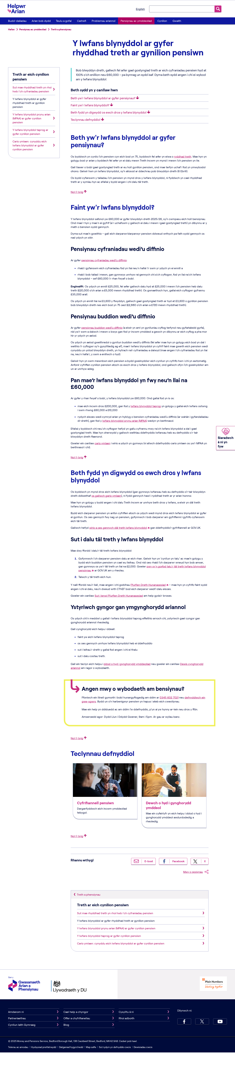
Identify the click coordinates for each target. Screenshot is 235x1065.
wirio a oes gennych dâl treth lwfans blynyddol (118, 527)
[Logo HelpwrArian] (18, 8)
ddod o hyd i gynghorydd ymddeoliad (127, 663)
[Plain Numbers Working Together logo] (213, 984)
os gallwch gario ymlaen (106, 495)
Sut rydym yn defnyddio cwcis (115, 1047)
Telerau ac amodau (18, 1047)
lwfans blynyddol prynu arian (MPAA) (124, 420)
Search (218, 9)
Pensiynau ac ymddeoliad (136, 20)
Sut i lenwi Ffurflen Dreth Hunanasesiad (119, 595)
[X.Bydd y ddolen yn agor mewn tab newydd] (202, 1021)
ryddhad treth (182, 156)
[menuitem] (17, 20)
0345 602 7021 (169, 697)
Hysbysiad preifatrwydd (43, 1047)
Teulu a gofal (64, 20)
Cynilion (162, 20)
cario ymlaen (102, 443)
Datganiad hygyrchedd (71, 1047)
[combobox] (182, 9)
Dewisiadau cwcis (143, 1047)
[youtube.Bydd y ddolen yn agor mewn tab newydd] (220, 1021)
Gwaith (177, 20)
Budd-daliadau (17, 20)
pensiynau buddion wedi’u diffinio (101, 327)
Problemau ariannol (103, 20)
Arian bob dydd (41, 20)
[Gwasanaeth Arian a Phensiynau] (24, 984)
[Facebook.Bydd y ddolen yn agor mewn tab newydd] (184, 1021)
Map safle (91, 1047)
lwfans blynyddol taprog (146, 406)
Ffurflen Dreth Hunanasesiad (148, 584)
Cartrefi (81, 20)
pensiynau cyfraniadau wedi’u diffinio (104, 260)
